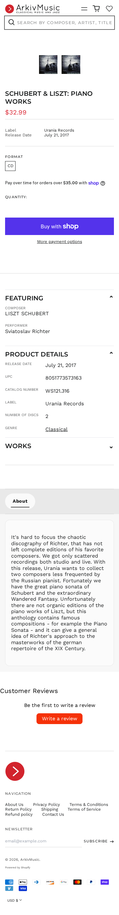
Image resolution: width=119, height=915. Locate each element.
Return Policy (18, 809)
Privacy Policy (46, 804)
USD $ (12, 900)
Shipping (49, 809)
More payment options (59, 241)
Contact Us (53, 814)
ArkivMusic (29, 859)
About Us (14, 804)
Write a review (59, 719)
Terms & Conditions (88, 804)
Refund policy (19, 814)
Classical (56, 429)
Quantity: (16, 197)
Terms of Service (84, 809)
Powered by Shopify (17, 867)
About (20, 501)
